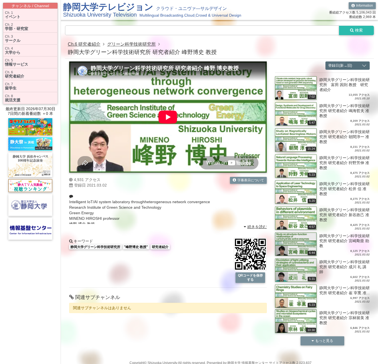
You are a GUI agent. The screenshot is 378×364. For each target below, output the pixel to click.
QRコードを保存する (250, 277)
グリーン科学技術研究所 (131, 44)
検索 (359, 30)
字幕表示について (250, 180)
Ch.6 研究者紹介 (84, 44)
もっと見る (324, 341)
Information (364, 5)
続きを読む (257, 226)
